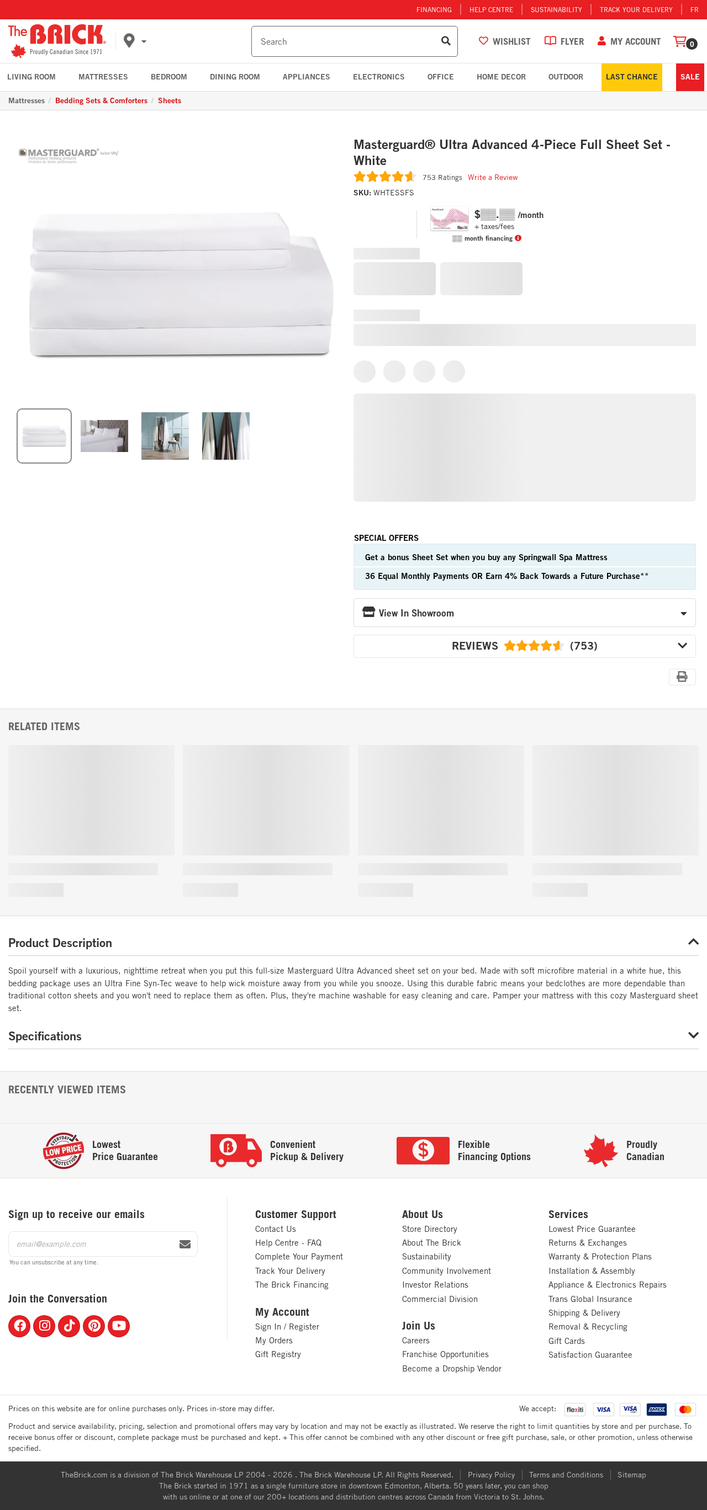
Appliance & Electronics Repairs (607, 1284)
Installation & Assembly (591, 1271)
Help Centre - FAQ (288, 1242)
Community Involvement (446, 1271)
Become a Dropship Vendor (452, 1368)
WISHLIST (512, 41)
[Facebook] (19, 1326)
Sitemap (632, 1475)
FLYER (572, 41)
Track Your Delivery (636, 9)
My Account (282, 1311)
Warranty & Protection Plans (600, 1256)
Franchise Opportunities (445, 1354)
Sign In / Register (287, 1326)
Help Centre (491, 9)
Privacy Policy (491, 1475)
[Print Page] (682, 677)
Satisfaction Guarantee (590, 1354)
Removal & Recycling (587, 1326)
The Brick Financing (292, 1284)
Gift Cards (566, 1341)
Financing (434, 9)
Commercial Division (440, 1299)
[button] (185, 41)
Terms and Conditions (566, 1475)
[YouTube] (119, 1326)
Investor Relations (435, 1284)
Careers (416, 1340)
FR (694, 9)
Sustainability (556, 9)
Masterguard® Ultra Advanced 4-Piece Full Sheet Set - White (512, 152)
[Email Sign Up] (185, 1244)
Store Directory (429, 1229)
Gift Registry (278, 1354)
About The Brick (431, 1242)
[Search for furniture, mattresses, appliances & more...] (446, 41)
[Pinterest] (94, 1326)
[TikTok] (69, 1326)
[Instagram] (44, 1326)
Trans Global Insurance (590, 1299)
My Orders (274, 1340)
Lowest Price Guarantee (592, 1229)
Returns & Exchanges (587, 1242)
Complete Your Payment (299, 1256)
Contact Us (275, 1229)
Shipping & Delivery (584, 1312)
